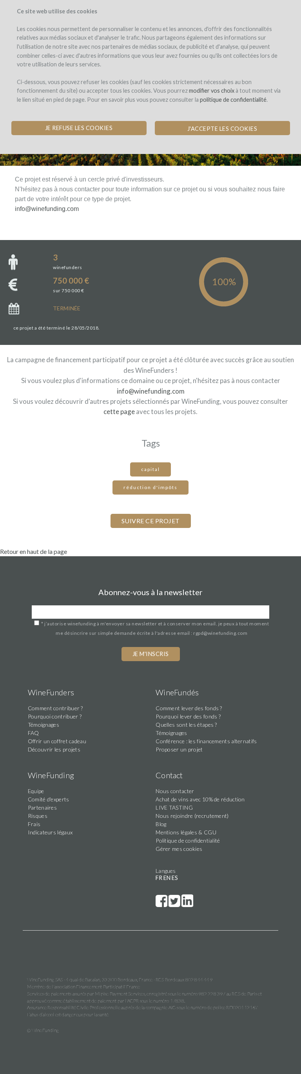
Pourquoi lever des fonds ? (188, 716)
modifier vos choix (211, 90)
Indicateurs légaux (50, 832)
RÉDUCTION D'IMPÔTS (150, 487)
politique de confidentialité (233, 99)
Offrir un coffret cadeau (57, 741)
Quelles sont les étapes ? (186, 724)
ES (175, 877)
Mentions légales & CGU (186, 832)
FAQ (33, 732)
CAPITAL (150, 469)
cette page (119, 411)
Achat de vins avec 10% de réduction (200, 799)
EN (166, 877)
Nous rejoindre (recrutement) (192, 815)
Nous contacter (175, 791)
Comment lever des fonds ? (189, 708)
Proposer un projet (179, 749)
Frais (34, 824)
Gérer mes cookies (179, 848)
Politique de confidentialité (188, 840)
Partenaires (42, 807)
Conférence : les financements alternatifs (206, 741)
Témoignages (43, 724)
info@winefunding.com (47, 208)
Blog (161, 824)
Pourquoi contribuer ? (55, 716)
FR (159, 877)
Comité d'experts (48, 799)
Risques (37, 815)
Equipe (36, 791)
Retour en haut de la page (33, 551)
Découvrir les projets (54, 749)
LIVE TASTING (174, 807)
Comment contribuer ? (55, 708)
